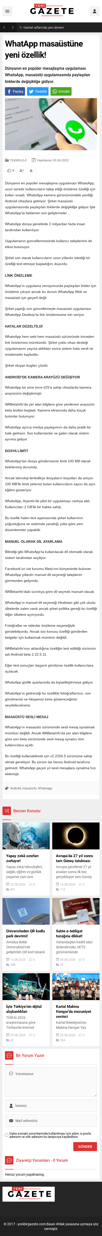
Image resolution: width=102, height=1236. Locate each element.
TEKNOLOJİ (18, 160)
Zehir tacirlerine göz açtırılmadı (45, 27)
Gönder (64, 91)
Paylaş (18, 91)
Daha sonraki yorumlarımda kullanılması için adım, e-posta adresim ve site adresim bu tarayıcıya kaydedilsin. (50, 1135)
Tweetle (41, 91)
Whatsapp (45, 788)
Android (15, 788)
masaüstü (29, 788)
